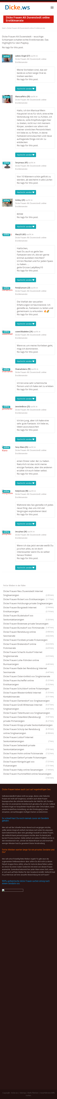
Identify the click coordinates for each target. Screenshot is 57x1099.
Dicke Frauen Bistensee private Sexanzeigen (28, 624)
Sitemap (23, 1093)
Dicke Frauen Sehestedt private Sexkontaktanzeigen (28, 747)
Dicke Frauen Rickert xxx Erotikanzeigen (28, 599)
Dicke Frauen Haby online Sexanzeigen (28, 769)
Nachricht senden (24, 88)
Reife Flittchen (33, 1093)
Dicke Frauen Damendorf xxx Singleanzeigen (28, 701)
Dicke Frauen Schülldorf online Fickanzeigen (28, 689)
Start (4, 28)
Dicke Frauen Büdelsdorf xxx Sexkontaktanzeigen (28, 617)
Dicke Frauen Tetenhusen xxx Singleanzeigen (28, 713)
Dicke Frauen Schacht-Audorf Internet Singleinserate (28, 654)
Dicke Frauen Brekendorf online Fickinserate (28, 645)
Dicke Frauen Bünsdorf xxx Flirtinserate (28, 628)
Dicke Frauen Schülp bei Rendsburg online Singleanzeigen (28, 731)
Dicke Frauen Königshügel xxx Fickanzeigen (28, 763)
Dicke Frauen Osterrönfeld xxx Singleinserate (28, 676)
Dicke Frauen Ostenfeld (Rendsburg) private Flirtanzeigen (28, 718)
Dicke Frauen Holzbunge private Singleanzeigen (28, 604)
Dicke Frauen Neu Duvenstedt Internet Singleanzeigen (28, 593)
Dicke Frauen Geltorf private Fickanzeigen (28, 758)
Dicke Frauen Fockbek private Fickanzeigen (28, 640)
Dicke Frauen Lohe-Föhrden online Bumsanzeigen (28, 662)
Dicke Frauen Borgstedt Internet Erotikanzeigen (28, 609)
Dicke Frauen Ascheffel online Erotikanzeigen (28, 682)
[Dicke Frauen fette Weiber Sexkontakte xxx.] (17, 7)
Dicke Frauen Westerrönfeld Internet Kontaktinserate (28, 694)
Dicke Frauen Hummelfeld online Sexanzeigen (28, 774)
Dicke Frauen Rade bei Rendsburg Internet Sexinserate (28, 670)
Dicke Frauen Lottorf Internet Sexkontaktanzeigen (28, 739)
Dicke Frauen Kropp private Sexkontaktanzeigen (28, 725)
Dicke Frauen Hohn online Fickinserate (28, 753)
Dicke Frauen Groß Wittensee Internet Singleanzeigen (28, 706)
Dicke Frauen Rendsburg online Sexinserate (28, 633)
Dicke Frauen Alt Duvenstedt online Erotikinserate (30, 61)
